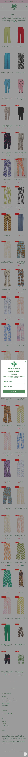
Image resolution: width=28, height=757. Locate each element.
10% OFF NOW (14, 391)
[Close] (25, 361)
